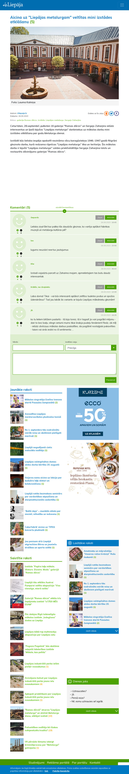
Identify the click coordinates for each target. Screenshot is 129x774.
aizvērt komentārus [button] (64, 207)
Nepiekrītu (64, 771)
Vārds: (15, 342)
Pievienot (110, 380)
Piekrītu (56, 771)
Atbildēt (110, 217)
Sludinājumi (37, 762)
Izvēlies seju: (71, 342)
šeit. (46, 771)
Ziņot (100, 217)
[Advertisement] (64, 178)
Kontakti (95, 762)
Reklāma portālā (58, 762)
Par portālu (79, 762)
